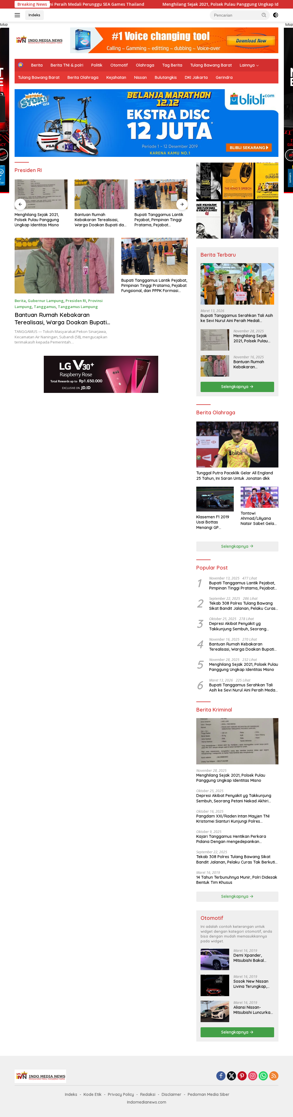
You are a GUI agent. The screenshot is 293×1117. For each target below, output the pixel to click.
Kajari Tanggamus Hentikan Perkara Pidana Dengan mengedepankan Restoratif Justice (231, 839)
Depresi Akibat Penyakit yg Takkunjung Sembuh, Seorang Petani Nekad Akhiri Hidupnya (237, 626)
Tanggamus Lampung (78, 306)
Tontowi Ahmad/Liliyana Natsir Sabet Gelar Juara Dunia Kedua (259, 518)
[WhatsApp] (263, 1076)
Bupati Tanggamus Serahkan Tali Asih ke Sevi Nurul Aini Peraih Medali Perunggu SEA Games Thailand (237, 318)
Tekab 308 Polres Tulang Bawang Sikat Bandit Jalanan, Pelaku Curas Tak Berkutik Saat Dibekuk (242, 606)
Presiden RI (76, 300)
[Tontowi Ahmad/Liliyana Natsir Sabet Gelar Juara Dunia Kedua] (259, 497)
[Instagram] (252, 1076)
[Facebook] (220, 1076)
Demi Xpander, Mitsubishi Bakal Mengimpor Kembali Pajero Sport (252, 958)
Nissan (140, 77)
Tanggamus (45, 306)
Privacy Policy (121, 1094)
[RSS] (273, 1076)
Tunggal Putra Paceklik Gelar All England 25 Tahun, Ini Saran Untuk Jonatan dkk (234, 475)
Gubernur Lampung (46, 300)
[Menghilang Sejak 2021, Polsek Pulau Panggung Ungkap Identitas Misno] (215, 340)
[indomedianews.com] (39, 40)
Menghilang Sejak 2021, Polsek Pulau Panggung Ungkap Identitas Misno (189, 4)
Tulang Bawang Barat (211, 65)
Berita (37, 65)
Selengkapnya (235, 386)
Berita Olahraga (83, 77)
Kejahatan (116, 77)
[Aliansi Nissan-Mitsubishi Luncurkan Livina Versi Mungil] (215, 1011)
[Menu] (18, 15)
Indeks (34, 15)
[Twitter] (231, 1076)
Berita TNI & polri (67, 65)
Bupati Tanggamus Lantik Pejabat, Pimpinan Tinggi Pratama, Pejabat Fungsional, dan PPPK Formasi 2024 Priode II (99, 220)
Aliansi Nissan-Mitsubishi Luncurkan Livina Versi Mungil (253, 1010)
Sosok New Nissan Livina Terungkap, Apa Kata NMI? (250, 984)
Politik (96, 65)
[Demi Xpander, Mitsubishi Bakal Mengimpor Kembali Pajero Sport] (215, 959)
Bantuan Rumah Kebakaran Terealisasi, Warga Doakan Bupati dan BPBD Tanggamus (40, 220)
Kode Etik (93, 1094)
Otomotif (119, 65)
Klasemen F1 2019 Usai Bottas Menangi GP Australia (212, 522)
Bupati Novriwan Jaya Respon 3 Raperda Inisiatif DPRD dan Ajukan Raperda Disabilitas (160, 220)
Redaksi (147, 1094)
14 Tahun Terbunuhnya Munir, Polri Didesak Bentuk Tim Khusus (236, 880)
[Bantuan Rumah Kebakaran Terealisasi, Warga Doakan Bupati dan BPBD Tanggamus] (41, 194)
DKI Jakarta (196, 77)
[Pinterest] (242, 1076)
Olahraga (145, 65)
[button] (264, 14)
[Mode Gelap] (275, 15)
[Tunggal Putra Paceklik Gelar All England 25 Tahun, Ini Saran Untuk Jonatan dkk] (237, 444)
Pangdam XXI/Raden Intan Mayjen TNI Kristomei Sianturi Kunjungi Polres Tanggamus (233, 819)
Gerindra (224, 77)
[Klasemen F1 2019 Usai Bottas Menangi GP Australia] (215, 499)
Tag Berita (172, 65)
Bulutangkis (166, 77)
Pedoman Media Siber (208, 1094)
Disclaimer (171, 1094)
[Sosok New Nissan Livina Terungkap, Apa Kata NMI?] (215, 985)
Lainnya (247, 65)
